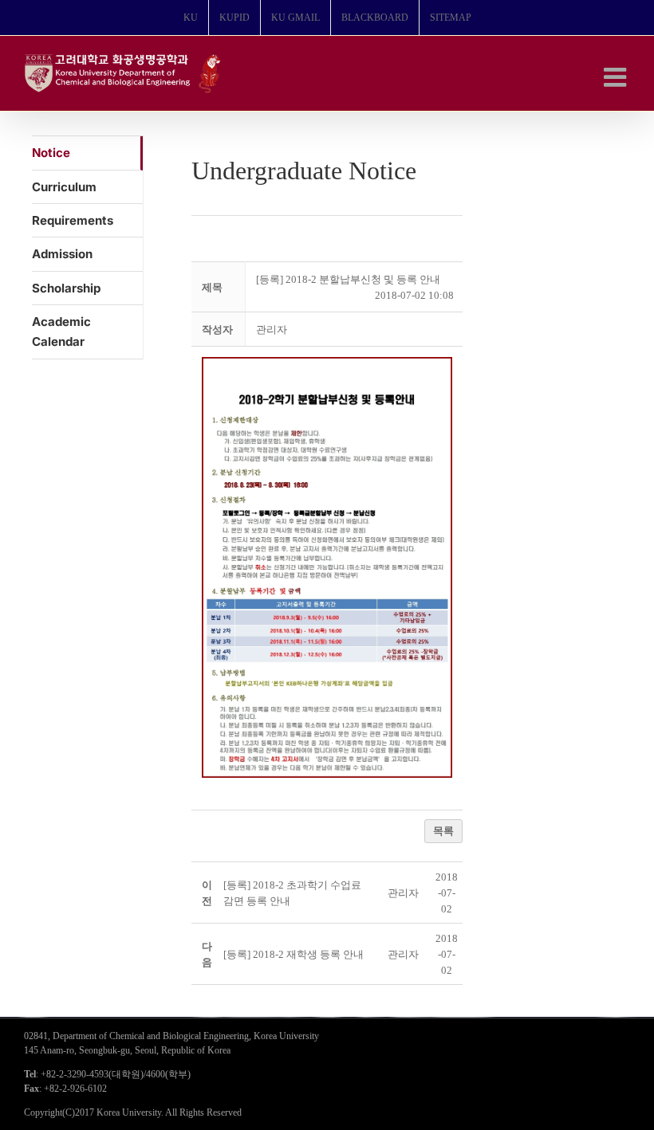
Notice (51, 152)
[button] (271, 329)
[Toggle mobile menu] (617, 77)
